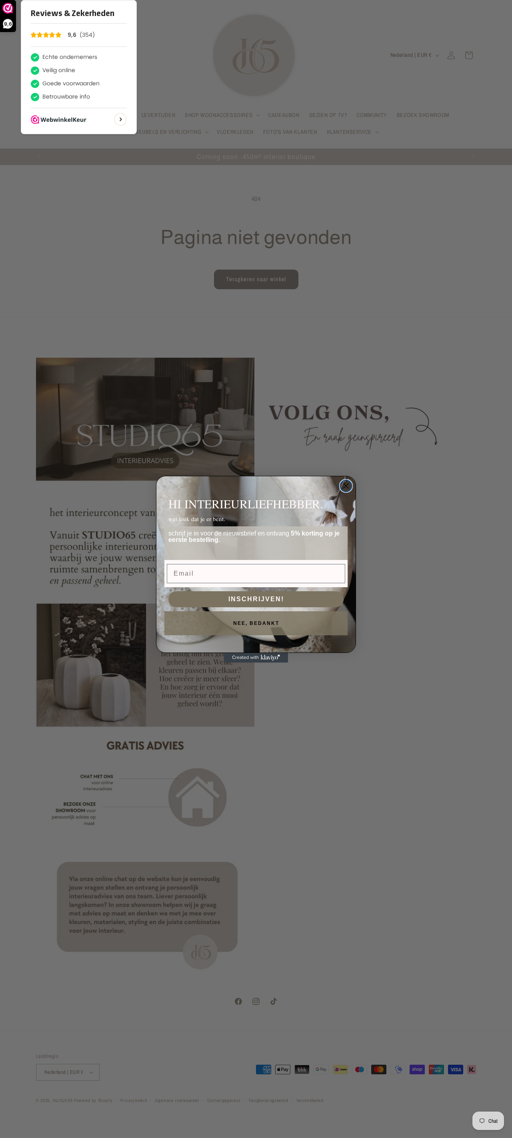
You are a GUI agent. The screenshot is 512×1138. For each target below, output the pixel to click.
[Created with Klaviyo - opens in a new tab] (256, 658)
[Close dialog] (346, 486)
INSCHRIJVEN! (256, 599)
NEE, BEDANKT (256, 623)
